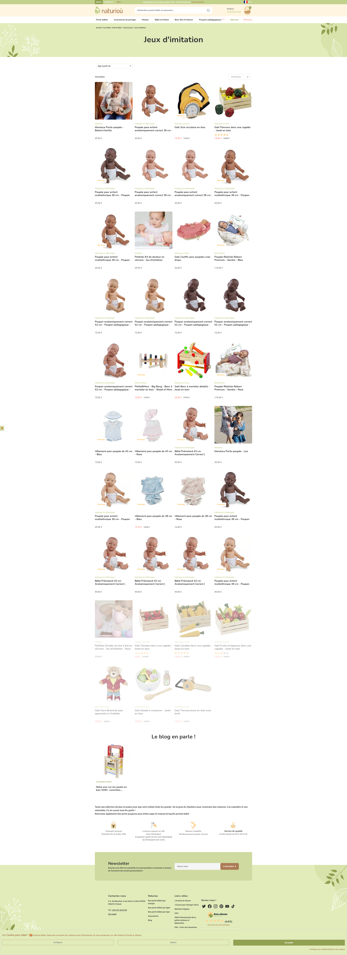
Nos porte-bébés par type (159, 912)
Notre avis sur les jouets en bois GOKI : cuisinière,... (111, 788)
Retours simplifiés (193, 831)
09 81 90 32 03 (197, 2)
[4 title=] (224, 135)
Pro (119, 2)
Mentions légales (182, 909)
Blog (98, 2)
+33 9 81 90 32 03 (119, 910)
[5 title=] (227, 135)
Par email (112, 914)
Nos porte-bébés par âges (159, 908)
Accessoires (153, 916)
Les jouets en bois (104, 782)
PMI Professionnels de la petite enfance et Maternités (185, 920)
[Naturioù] (109, 10)
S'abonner (228, 866)
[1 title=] (215, 135)
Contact (108, 2)
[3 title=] (221, 135)
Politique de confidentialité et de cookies (327, 949)
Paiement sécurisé (114, 831)
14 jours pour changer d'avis (187, 905)
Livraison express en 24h (154, 831)
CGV (176, 913)
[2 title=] (218, 135)
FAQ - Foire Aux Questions (186, 927)
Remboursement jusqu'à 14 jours (193, 834)
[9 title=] (187, 653)
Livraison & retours (183, 901)
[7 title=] (184, 653)
